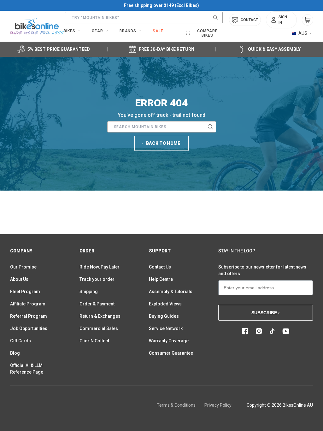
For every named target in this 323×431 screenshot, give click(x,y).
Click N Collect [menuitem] (94, 340)
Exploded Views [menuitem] (165, 303)
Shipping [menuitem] (88, 291)
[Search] (215, 17)
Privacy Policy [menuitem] (218, 405)
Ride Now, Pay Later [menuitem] (99, 266)
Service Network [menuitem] (166, 328)
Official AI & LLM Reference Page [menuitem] (26, 369)
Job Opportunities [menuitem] (28, 328)
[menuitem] (281, 20)
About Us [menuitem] (19, 279)
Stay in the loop (236, 250)
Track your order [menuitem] (97, 279)
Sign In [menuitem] (283, 20)
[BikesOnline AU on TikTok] (272, 331)
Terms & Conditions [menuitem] (176, 405)
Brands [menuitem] (128, 31)
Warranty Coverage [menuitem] (169, 340)
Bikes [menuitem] (69, 31)
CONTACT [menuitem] (249, 20)
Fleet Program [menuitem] (25, 291)
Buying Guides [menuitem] (164, 316)
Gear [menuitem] (97, 31)
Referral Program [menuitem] (28, 316)
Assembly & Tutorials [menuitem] (170, 291)
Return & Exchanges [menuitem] (99, 316)
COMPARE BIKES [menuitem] (207, 33)
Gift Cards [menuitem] (20, 340)
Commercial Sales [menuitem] (98, 328)
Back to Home (163, 143)
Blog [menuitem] (15, 353)
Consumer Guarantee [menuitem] (171, 353)
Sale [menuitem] (158, 31)
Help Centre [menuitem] (161, 279)
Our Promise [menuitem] (23, 266)
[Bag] (307, 20)
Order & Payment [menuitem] (97, 303)
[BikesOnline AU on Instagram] (259, 331)
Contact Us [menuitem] (160, 266)
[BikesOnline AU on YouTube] (285, 331)
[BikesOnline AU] (37, 26)
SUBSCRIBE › (265, 312)
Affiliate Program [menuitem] (27, 303)
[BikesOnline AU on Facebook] (245, 331)
